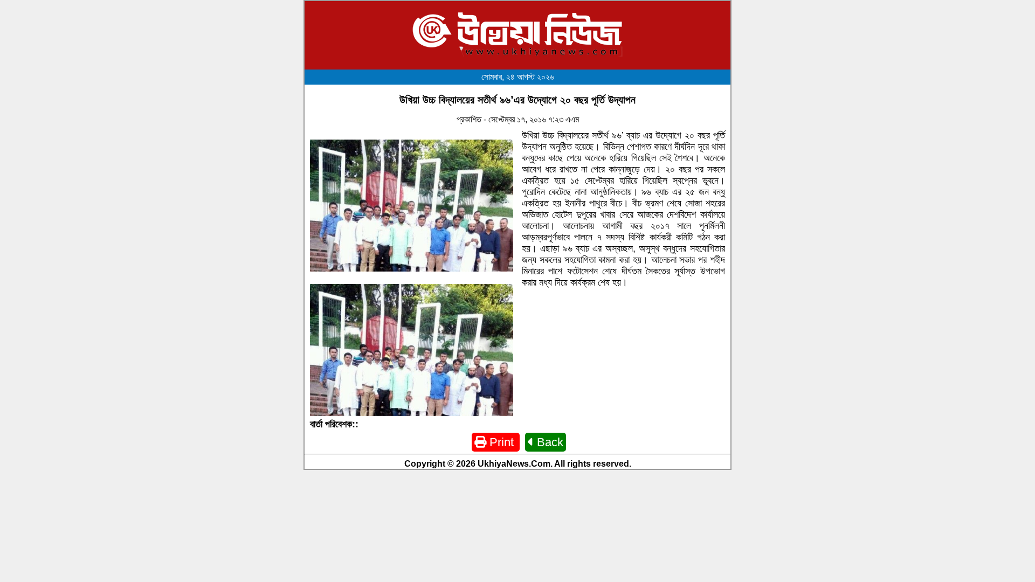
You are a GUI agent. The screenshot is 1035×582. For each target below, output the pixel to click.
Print (501, 442)
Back (548, 442)
